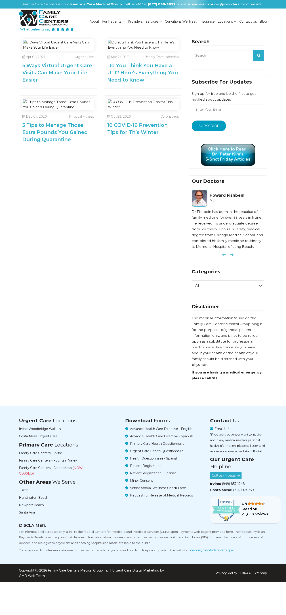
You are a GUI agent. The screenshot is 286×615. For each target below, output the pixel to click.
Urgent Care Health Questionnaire (156, 451)
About (94, 21)
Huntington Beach (33, 498)
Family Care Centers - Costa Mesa (51, 470)
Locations (226, 21)
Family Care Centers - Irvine (40, 453)
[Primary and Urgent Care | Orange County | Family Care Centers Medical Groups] (43, 18)
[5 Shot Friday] (228, 155)
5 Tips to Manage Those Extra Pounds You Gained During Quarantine (55, 132)
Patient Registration (146, 466)
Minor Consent (141, 481)
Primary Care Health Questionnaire (157, 444)
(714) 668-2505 (244, 490)
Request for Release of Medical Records (161, 495)
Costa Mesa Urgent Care (38, 436)
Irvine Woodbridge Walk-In (40, 429)
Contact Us (248, 21)
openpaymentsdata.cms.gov (211, 550)
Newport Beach (31, 505)
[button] (224, 254)
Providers (135, 21)
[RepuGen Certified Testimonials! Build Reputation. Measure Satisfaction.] (245, 509)
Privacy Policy (226, 573)
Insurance (207, 21)
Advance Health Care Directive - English (161, 429)
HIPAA (245, 573)
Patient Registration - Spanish (153, 473)
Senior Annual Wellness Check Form (158, 488)
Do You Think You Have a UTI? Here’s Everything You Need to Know (142, 73)
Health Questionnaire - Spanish (154, 458)
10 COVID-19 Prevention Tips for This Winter (137, 128)
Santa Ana (27, 512)
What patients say (35, 29)
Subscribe (209, 126)
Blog (263, 21)
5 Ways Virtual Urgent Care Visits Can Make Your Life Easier (57, 73)
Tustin (23, 490)
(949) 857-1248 (233, 484)
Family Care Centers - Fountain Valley (48, 460)
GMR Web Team (32, 576)
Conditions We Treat (181, 21)
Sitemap (260, 573)
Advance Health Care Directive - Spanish (161, 436)
